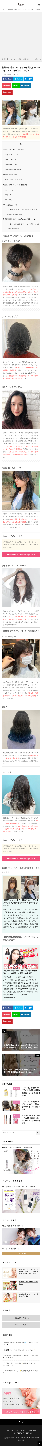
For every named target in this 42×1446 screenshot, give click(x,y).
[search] (38, 1133)
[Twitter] (18, 79)
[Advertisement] (21, 35)
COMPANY (30, 1433)
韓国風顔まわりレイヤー (13, 169)
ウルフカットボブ (11, 159)
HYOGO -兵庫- (21, 1325)
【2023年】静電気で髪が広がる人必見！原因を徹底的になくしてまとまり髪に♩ (31, 1091)
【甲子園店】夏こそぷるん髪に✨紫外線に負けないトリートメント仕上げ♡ (20, 1364)
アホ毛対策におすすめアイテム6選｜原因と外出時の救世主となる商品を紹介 (31, 1119)
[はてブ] (28, 79)
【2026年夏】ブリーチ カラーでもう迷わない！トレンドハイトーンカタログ (21, 1356)
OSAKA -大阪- (21, 1318)
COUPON (38, 9)
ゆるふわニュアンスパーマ (13, 179)
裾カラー (8, 195)
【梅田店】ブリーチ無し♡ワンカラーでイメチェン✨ (19, 1350)
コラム (13, 59)
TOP (3, 9)
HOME (6, 59)
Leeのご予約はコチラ (10, 174)
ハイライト (9, 200)
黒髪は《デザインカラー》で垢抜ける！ (16, 185)
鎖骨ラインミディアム (12, 164)
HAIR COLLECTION (14, 9)
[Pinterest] (7, 92)
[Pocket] (6, 85)
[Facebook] (7, 79)
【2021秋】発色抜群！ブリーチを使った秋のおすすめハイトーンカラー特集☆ (31, 1105)
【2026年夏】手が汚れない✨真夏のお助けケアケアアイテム (21, 1372)
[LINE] (16, 85)
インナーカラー (10, 190)
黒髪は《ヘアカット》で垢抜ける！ (14, 149)
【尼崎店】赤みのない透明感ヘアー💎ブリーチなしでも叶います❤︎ (20, 1343)
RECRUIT (20, 1433)
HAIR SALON (28, 9)
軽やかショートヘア (11, 154)
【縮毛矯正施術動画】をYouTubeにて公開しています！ (20, 219)
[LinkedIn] (25, 85)
